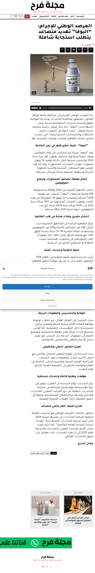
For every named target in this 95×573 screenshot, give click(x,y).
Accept (47, 287)
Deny (48, 293)
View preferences (47, 300)
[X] (85, 50)
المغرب (87, 44)
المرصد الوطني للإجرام (37, 453)
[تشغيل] (90, 108)
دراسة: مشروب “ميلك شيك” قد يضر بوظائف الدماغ (45, 522)
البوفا (47, 453)
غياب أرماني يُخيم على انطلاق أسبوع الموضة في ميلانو (78, 520)
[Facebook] (90, 50)
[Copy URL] (62, 50)
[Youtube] (43, 567)
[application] (61, 108)
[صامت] (40, 108)
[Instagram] (47, 567)
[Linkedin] (73, 50)
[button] (3, 268)
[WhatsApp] (79, 50)
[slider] (34, 108)
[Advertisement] (61, 467)
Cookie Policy (53, 306)
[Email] (68, 50)
